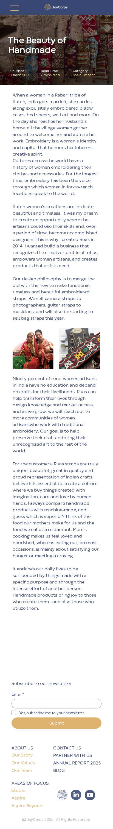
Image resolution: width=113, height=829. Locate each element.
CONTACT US (67, 748)
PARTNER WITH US (72, 755)
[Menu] (15, 8)
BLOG (59, 770)
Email (18, 694)
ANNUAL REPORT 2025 (77, 763)
